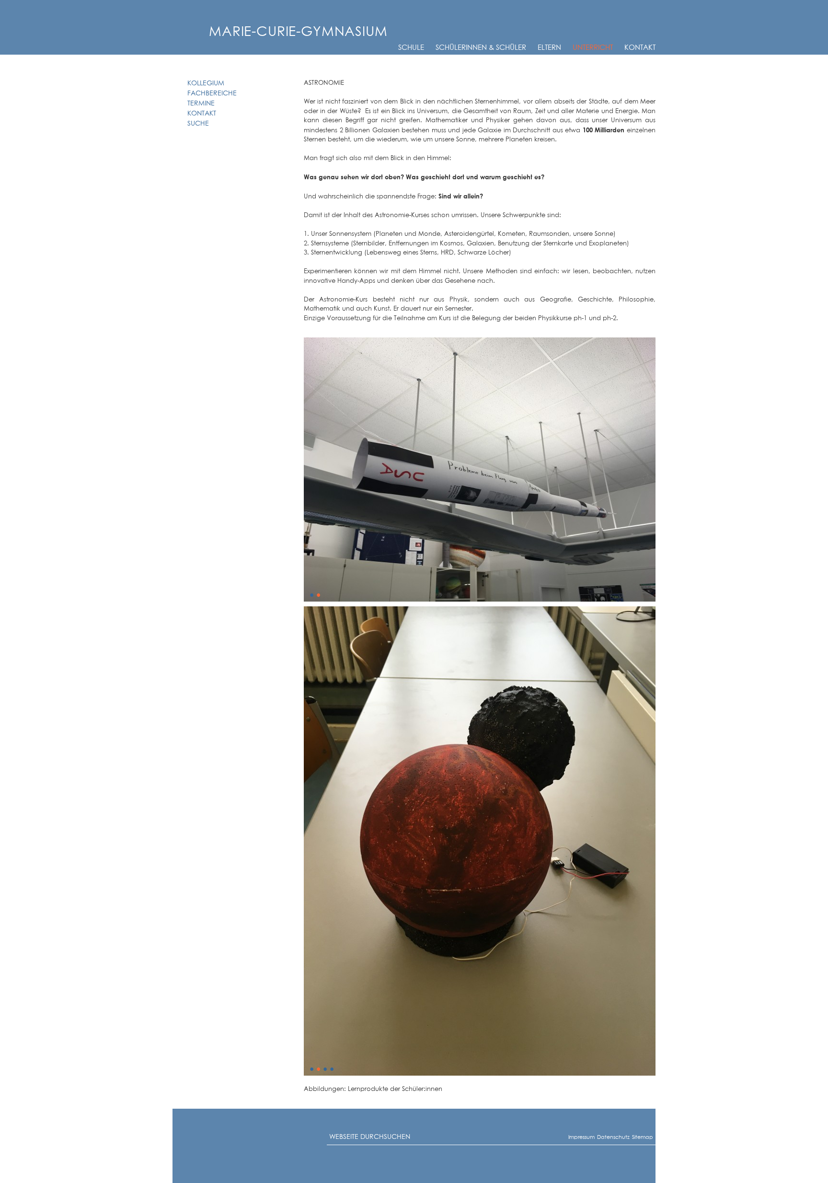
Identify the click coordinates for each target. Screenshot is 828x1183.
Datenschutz (601, 1137)
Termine (201, 103)
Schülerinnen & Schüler (481, 47)
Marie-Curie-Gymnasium (298, 32)
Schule (411, 47)
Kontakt (640, 47)
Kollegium (205, 83)
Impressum (571, 1137)
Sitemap (635, 1137)
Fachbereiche (212, 93)
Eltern (549, 47)
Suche (198, 123)
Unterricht (593, 47)
